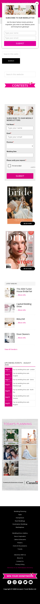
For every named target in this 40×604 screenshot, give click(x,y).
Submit (20, 43)
